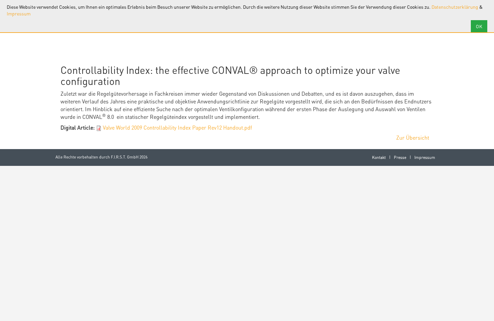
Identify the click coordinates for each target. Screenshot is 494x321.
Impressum (19, 13)
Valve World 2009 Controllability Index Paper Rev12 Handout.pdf (177, 127)
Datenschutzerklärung (454, 7)
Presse (400, 157)
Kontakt (379, 157)
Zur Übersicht (412, 137)
